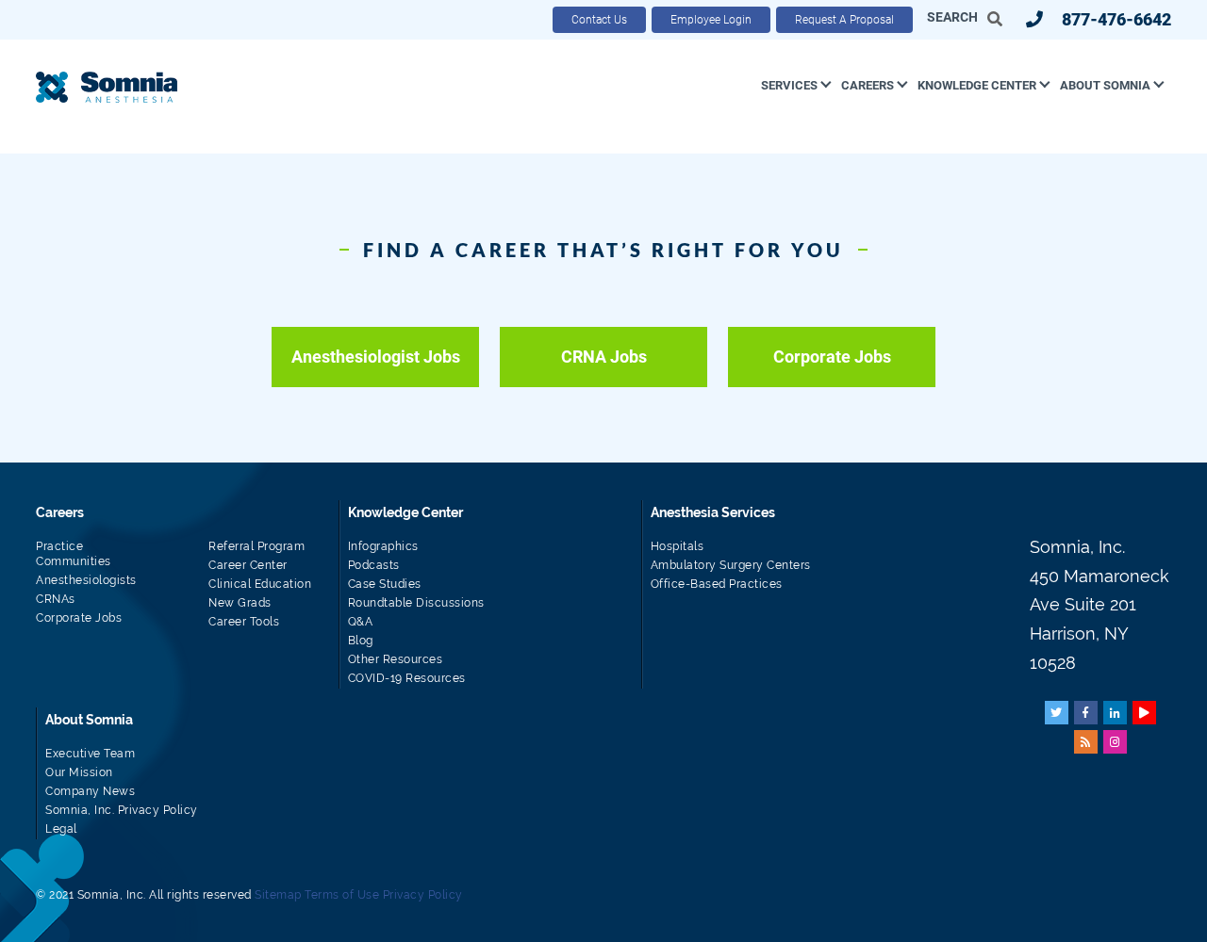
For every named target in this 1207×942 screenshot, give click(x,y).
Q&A (360, 621)
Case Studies (385, 584)
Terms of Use (342, 894)
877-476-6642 (1116, 19)
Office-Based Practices (717, 584)
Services (789, 85)
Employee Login (711, 19)
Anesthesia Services (713, 512)
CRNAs (55, 599)
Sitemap (278, 894)
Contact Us (599, 19)
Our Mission (79, 772)
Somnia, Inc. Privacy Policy (121, 810)
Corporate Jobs (832, 356)
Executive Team (90, 753)
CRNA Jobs (604, 356)
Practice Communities (73, 554)
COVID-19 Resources (407, 678)
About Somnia (1105, 85)
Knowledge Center (977, 85)
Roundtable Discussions (416, 602)
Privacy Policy (423, 894)
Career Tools (243, 621)
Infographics (383, 546)
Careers (867, 85)
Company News (90, 791)
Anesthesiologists (86, 580)
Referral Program (256, 546)
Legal (61, 829)
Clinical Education (259, 584)
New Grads (240, 602)
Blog (360, 640)
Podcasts (374, 565)
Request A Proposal (844, 19)
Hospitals (677, 546)
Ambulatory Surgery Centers (731, 565)
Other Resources (395, 659)
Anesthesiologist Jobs (375, 356)
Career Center (248, 565)
